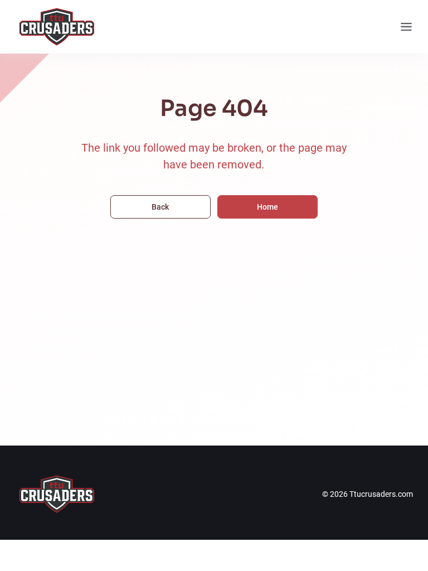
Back (160, 206)
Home (267, 206)
